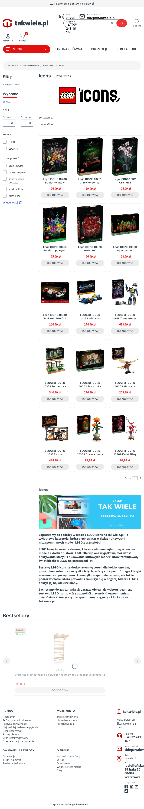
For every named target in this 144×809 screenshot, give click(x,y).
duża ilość (14, 196)
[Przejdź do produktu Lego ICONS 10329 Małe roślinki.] (125, 224)
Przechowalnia (65, 723)
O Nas (60, 759)
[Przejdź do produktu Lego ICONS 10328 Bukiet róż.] (90, 224)
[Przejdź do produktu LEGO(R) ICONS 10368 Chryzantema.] (90, 428)
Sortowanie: (46, 117)
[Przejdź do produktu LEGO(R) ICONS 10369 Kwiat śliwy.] (125, 428)
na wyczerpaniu (18, 172)
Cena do (26, 117)
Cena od (7, 117)
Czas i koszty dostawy (15, 737)
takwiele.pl (13, 65)
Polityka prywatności (15, 723)
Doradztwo (63, 763)
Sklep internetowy (68, 804)
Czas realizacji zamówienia (18, 741)
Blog (59, 770)
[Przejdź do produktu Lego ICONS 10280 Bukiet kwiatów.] (55, 156)
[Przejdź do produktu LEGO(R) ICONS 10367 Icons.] (55, 428)
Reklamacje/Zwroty (14, 763)
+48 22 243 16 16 (133, 739)
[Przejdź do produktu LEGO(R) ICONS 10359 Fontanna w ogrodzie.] (55, 360)
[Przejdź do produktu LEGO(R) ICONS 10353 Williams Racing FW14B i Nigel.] (90, 292)
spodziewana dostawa (16, 180)
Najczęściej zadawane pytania (20, 727)
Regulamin (9, 716)
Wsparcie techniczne (69, 766)
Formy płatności (12, 734)
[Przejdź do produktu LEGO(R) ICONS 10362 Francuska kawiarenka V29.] (90, 360)
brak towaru (16, 165)
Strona (128, 478)
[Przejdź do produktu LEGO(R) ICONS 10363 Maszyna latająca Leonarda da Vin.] (125, 360)
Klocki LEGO (48, 65)
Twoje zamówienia (67, 716)
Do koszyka (55, 194)
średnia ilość (16, 189)
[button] (121, 23)
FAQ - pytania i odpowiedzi (18, 720)
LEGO (12, 142)
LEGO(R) (13, 148)
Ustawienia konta (67, 720)
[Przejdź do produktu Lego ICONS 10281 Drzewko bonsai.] (90, 156)
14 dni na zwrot (12, 759)
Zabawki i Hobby (31, 65)
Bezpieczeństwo (12, 730)
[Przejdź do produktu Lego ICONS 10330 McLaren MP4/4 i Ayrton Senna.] (55, 292)
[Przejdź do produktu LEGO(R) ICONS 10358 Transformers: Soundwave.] (125, 292)
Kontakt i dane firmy (69, 756)
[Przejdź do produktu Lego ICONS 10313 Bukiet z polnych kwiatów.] (55, 224)
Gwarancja (9, 756)
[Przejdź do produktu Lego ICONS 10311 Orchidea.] (125, 156)
